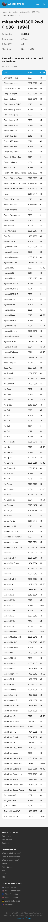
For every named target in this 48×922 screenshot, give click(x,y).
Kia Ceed (7, 389)
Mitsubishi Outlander (12, 769)
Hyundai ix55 (9, 310)
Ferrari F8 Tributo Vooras (14, 189)
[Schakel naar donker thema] (44, 4)
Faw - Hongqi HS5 (11, 125)
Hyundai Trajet (10, 341)
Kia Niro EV (8, 452)
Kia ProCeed (9, 473)
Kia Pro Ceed (9, 468)
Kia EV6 (7, 431)
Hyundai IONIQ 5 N (12, 289)
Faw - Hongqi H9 (11, 120)
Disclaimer (20, 918)
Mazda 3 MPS (10, 558)
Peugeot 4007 (10, 795)
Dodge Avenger (10, 94)
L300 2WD (35, 12)
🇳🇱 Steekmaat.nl (9, 887)
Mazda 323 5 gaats (12, 563)
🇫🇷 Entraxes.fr (8, 904)
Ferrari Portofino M (11, 210)
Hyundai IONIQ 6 (11, 294)
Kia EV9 (7, 436)
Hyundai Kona (9, 315)
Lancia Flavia (9, 521)
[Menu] (37, 4)
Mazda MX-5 (9, 663)
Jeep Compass (10, 363)
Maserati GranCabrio (12, 531)
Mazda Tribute (10, 690)
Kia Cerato (8, 399)
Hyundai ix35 (9, 304)
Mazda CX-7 (9, 616)
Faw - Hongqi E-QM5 (13, 109)
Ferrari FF (8, 194)
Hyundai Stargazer (12, 336)
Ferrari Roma (9, 220)
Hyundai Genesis (11, 252)
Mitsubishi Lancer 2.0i (13, 758)
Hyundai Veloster (11, 352)
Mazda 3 (7, 552)
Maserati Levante (11, 542)
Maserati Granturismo (13, 537)
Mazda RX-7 (9, 679)
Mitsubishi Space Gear (13, 785)
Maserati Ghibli (10, 526)
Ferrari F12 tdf (9, 167)
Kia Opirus (8, 457)
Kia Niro (7, 447)
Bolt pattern (7, 840)
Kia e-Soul (8, 405)
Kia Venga (8, 510)
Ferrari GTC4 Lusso (12, 199)
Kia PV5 (7, 479)
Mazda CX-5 (9, 605)
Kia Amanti (8, 373)
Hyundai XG (9, 357)
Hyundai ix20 (9, 299)
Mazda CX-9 (9, 626)
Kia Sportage (9, 500)
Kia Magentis (9, 442)
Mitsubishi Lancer (11, 753)
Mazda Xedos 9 (10, 700)
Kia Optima (8, 463)
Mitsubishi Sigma (11, 779)
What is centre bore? (10, 860)
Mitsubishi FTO (10, 732)
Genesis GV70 (9, 241)
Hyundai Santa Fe (11, 326)
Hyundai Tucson (10, 347)
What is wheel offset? (11, 857)
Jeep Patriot (9, 368)
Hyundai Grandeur (11, 257)
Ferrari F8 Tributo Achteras (15, 183)
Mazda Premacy (11, 674)
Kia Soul (7, 494)
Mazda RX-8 (9, 684)
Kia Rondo (8, 484)
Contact (5, 843)
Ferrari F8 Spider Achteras (15, 173)
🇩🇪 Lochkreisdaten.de (11, 901)
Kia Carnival (9, 384)
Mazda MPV (9, 653)
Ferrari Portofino (10, 204)
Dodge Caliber (10, 99)
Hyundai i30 (9, 268)
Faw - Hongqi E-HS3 (12, 104)
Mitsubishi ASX (10, 716)
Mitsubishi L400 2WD (13, 748)
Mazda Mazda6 (10, 642)
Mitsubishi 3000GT (12, 705)
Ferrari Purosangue (12, 215)
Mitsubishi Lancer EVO (13, 763)
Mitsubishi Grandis (11, 737)
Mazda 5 (7, 568)
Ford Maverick (10, 231)
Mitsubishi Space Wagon (14, 790)
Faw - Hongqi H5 (11, 115)
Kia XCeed (8, 516)
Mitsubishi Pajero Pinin (13, 774)
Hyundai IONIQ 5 (11, 283)
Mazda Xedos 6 (10, 695)
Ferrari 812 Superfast (12, 157)
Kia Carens (8, 378)
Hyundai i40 (9, 273)
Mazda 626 (8, 584)
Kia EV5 (7, 426)
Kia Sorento (8, 489)
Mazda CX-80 (9, 621)
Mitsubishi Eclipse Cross (14, 726)
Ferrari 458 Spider (11, 141)
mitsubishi (24, 12)
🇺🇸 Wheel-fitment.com (11, 891)
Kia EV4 (7, 421)
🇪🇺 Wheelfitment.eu (10, 894)
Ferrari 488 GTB (10, 146)
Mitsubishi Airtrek (11, 711)
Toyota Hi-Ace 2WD (12, 811)
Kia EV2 (7, 410)
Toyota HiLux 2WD (11, 816)
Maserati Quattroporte (13, 547)
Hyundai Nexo (10, 320)
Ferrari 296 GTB (10, 130)
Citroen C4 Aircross (12, 88)
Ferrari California (10, 162)
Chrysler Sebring (11, 78)
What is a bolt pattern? (11, 853)
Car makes (13, 12)
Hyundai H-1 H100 (11, 262)
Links (4, 874)
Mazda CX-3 (9, 595)
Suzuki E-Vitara (10, 806)
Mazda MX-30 (10, 658)
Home (4, 12)
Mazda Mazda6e (11, 647)
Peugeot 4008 (10, 800)
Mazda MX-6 (9, 668)
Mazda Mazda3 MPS (12, 637)
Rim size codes (8, 867)
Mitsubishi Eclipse (11, 721)
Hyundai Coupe (10, 247)
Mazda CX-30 (9, 600)
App (3, 870)
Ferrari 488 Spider (11, 152)
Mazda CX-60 (9, 610)
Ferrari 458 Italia (11, 136)
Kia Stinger (8, 505)
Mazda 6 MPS (10, 579)
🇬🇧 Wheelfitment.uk (10, 898)
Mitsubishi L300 (10, 742)
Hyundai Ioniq (9, 278)
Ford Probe (8, 236)
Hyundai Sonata (10, 331)
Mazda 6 (7, 574)
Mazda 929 (8, 589)
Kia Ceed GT (9, 394)
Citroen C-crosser (11, 83)
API (3, 877)
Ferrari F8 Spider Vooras (14, 178)
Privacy (28, 918)
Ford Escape (9, 225)
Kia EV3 (7, 415)
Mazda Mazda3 (10, 631)
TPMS (4, 863)
